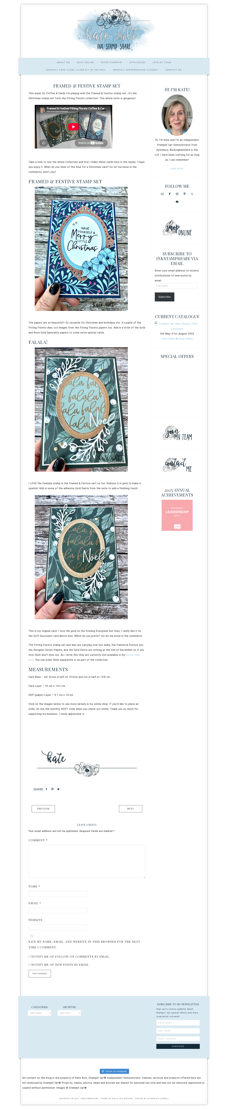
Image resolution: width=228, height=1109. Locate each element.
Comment (38, 840)
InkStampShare (114, 30)
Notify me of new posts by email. (60, 965)
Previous (43, 808)
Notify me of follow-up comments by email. (70, 956)
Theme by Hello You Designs (117, 1098)
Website (36, 920)
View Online (168, 338)
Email (35, 903)
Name (34, 886)
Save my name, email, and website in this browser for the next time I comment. (84, 944)
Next (130, 808)
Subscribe (165, 296)
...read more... (177, 168)
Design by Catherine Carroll (152, 1098)
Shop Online (185, 338)
